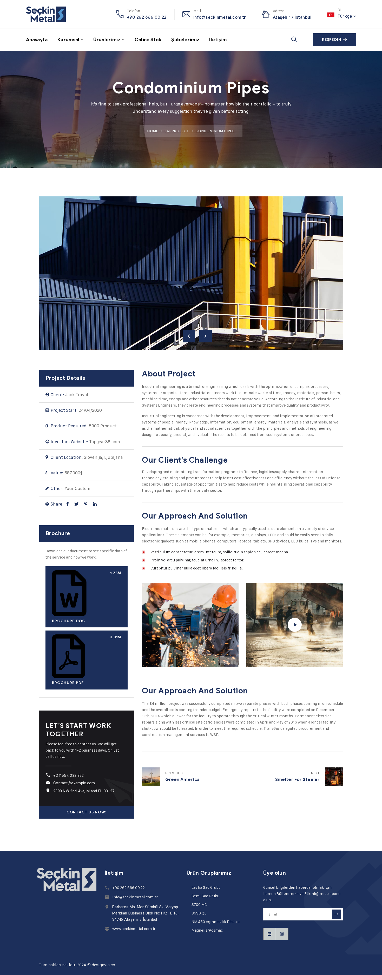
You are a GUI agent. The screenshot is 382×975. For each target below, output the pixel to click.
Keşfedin (331, 39)
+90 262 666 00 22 (147, 17)
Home (152, 131)
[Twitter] (76, 504)
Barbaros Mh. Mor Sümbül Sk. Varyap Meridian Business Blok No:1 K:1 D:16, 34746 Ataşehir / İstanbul (145, 913)
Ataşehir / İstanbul (292, 17)
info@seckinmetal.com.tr (219, 17)
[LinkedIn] (95, 504)
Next (205, 336)
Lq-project (177, 131)
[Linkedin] (270, 934)
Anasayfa (37, 40)
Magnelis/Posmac (207, 930)
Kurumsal (68, 40)
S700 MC (199, 904)
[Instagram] (282, 934)
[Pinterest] (85, 504)
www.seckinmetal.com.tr (134, 928)
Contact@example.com (74, 783)
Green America (182, 779)
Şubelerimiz (185, 40)
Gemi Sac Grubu (205, 895)
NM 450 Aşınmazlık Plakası (216, 921)
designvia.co (103, 964)
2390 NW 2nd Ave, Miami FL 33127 (83, 791)
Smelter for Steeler (297, 779)
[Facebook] (68, 504)
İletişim (218, 40)
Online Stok (148, 40)
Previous (189, 336)
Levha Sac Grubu (206, 887)
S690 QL (199, 913)
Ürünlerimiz (107, 40)
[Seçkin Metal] (46, 14)
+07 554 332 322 (68, 775)
